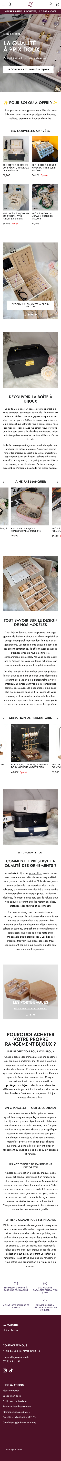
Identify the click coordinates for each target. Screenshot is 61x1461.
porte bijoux (35, 873)
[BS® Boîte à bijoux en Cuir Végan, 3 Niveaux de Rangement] (16, 149)
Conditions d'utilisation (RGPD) (19, 1417)
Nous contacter (11, 1390)
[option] (30, 53)
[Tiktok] (11, 1370)
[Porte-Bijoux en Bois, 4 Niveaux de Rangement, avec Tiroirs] (30, 743)
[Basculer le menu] (3, 4)
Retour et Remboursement (17, 1406)
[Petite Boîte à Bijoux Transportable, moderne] (30, 506)
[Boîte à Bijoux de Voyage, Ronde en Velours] (45, 197)
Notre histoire (10, 1330)
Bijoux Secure (16, 1449)
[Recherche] (11, 4)
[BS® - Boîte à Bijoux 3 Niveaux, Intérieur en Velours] (45, 149)
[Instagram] (5, 1370)
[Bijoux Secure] (30, 4)
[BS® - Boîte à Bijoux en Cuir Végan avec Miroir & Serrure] (16, 197)
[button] (25, 314)
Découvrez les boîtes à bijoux (28, 69)
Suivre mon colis (12, 1396)
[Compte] (50, 4)
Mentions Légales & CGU (16, 1412)
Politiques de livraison (15, 1401)
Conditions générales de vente (19, 1422)
